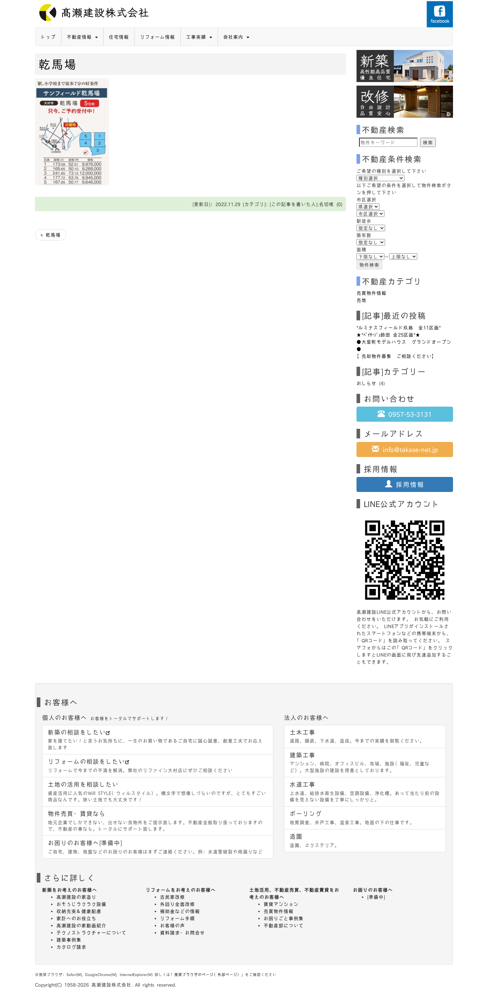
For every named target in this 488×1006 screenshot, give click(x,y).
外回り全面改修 (177, 903)
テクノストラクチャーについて (91, 932)
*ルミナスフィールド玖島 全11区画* (399, 327)
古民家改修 (172, 896)
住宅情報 (119, 36)
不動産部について (284, 925)
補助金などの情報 (180, 911)
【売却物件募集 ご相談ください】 (397, 356)
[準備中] (376, 896)
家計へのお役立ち (76, 918)
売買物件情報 (372, 292)
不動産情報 (80, 36)
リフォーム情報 (157, 36)
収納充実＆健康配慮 (78, 911)
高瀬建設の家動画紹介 (81, 925)
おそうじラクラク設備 (81, 903)
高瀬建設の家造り (76, 896)
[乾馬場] (72, 131)
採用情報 (408, 484)
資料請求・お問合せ (182, 932)
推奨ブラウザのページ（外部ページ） (207, 974)
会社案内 (234, 36)
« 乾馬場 (50, 234)
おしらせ (367, 383)
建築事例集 (68, 939)
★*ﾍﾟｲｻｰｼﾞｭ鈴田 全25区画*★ (388, 334)
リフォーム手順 (177, 918)
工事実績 (197, 36)
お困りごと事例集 (284, 918)
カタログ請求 (71, 946)
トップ (48, 36)
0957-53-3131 (408, 414)
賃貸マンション (281, 903)
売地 (362, 300)
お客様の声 (172, 925)
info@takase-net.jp (408, 449)
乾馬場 (58, 63)
